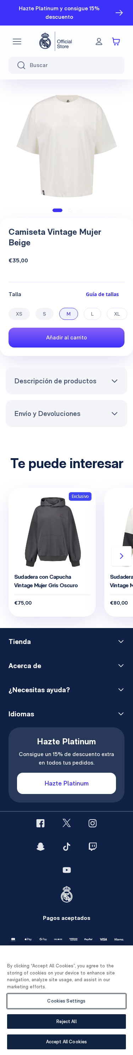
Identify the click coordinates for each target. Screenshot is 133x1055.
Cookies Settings (66, 1001)
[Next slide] (122, 556)
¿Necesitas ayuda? (39, 689)
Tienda (20, 641)
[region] (66, 1000)
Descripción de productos (55, 381)
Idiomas (21, 714)
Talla (15, 294)
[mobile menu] (17, 41)
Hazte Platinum (67, 783)
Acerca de (25, 665)
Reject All (66, 1021)
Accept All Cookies (66, 1041)
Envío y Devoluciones (47, 413)
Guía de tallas (102, 294)
